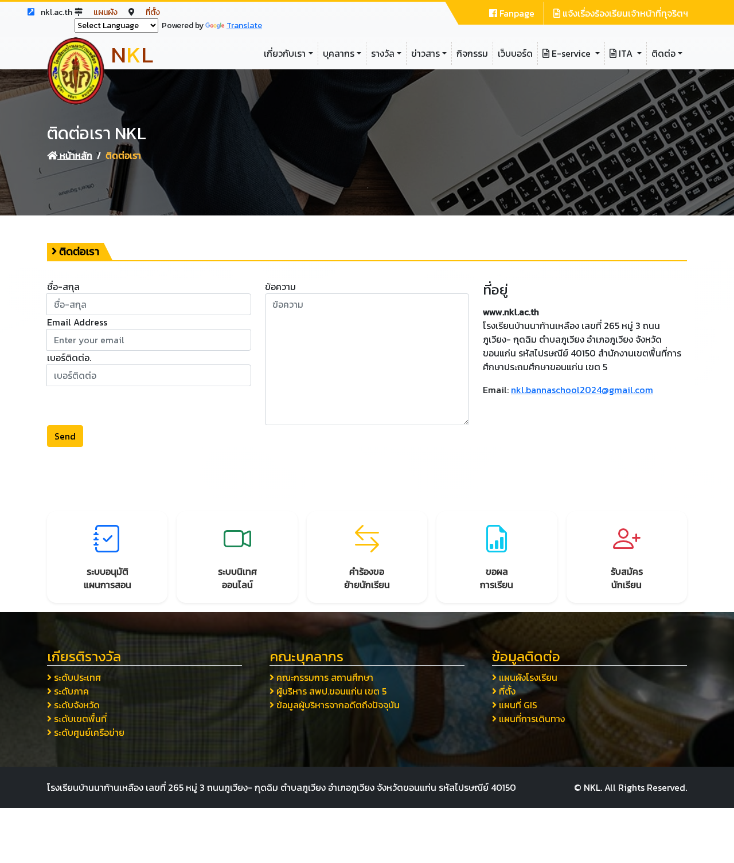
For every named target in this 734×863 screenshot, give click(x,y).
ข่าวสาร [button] (425, 53)
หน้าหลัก (74, 155)
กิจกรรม (472, 53)
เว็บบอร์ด (515, 53)
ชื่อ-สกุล (63, 286)
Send (65, 436)
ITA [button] (625, 53)
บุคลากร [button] (338, 53)
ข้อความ (280, 286)
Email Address (77, 322)
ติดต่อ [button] (663, 53)
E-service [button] (571, 53)
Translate (244, 25)
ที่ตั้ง (153, 12)
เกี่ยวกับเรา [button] (285, 53)
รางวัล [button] (383, 53)
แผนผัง (106, 12)
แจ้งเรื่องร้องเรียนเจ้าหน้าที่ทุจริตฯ (624, 13)
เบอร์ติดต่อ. (69, 357)
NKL (592, 787)
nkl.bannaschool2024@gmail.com (582, 390)
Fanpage (515, 13)
